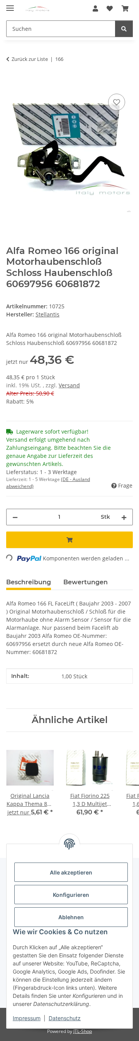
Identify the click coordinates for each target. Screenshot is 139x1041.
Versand (69, 385)
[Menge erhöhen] (123, 517)
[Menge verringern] (15, 517)
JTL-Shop (82, 1031)
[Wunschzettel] (109, 8)
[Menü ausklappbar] (10, 5)
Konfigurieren (71, 894)
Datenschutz (65, 1018)
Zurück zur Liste (30, 58)
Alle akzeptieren (71, 872)
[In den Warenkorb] (12, 83)
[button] (95, 8)
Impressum (27, 1018)
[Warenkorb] (125, 8)
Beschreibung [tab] (28, 582)
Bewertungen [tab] (85, 582)
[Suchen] (124, 28)
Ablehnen (71, 917)
